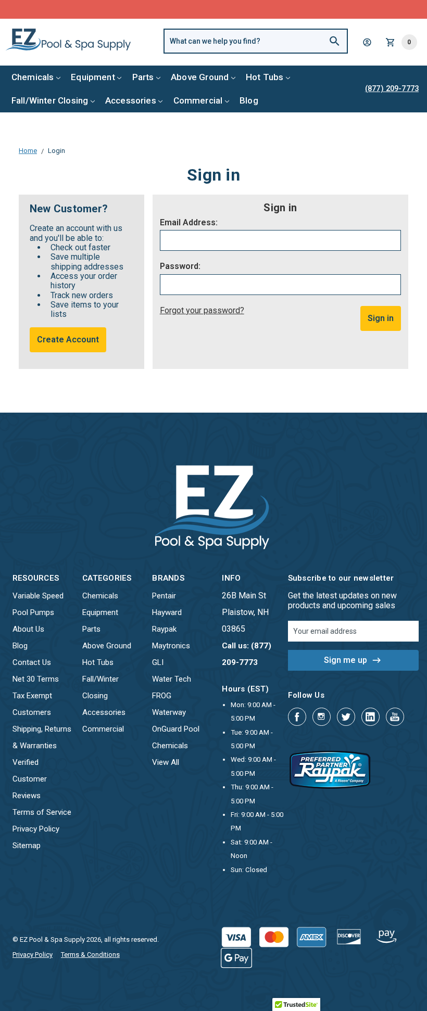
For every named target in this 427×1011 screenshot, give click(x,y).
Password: (180, 266)
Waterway (169, 712)
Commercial (198, 100)
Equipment (93, 77)
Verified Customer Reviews (29, 779)
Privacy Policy (35, 829)
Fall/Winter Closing (49, 100)
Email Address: (189, 222)
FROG (161, 695)
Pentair (164, 595)
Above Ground (200, 77)
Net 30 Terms (35, 679)
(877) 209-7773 (252, 9)
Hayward (167, 612)
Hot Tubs (264, 77)
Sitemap (26, 845)
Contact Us (31, 662)
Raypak (164, 629)
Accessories (130, 100)
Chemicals (32, 77)
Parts (143, 77)
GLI (158, 662)
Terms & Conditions (90, 954)
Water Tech (171, 679)
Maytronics (171, 645)
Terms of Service (41, 812)
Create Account (68, 339)
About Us (28, 629)
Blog (249, 100)
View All (165, 762)
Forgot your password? (202, 310)
